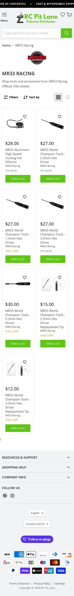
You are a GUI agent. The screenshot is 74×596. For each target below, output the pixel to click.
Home (6, 45)
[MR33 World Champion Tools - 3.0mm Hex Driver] (52, 204)
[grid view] (58, 97)
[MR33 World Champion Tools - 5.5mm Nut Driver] (18, 284)
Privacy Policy (42, 583)
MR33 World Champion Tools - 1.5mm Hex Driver (17, 236)
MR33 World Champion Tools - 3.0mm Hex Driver (52, 236)
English (35, 513)
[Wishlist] (63, 14)
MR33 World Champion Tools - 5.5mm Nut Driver (17, 317)
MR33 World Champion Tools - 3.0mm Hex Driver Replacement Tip (17, 403)
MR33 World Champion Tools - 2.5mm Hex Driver (52, 156)
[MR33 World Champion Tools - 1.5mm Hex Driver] (18, 204)
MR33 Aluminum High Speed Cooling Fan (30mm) (17, 156)
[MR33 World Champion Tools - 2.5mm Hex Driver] (52, 123)
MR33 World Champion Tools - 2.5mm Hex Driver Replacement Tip (52, 319)
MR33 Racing (12, 166)
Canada (35, 524)
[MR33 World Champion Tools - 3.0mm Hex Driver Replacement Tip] (18, 369)
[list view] (67, 97)
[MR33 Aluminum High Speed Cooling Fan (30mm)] (18, 123)
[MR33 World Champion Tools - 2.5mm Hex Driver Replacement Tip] (52, 284)
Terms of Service (19, 583)
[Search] (66, 33)
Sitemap (60, 583)
